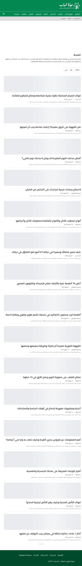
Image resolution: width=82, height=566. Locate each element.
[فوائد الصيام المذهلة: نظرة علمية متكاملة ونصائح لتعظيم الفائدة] (42, 84)
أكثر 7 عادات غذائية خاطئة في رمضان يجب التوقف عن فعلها (50, 533)
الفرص (60, 14)
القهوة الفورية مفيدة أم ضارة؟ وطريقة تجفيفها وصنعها (51, 346)
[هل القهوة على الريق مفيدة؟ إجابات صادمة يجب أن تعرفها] (42, 115)
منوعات (16, 14)
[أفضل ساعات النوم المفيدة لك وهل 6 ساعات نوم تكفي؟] (42, 147)
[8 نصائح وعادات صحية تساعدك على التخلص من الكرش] (42, 178)
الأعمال (53, 14)
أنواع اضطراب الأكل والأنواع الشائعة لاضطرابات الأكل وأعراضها (48, 220)
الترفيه (31, 14)
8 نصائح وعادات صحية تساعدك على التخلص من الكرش (53, 189)
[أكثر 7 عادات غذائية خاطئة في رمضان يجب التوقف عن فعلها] (42, 522)
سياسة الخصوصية (25, 555)
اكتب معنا (44, 555)
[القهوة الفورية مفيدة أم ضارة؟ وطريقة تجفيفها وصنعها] (42, 334)
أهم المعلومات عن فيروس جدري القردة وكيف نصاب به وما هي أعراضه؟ (43, 439)
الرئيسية (60, 555)
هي (66, 69)
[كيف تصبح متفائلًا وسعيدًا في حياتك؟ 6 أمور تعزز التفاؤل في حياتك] (42, 240)
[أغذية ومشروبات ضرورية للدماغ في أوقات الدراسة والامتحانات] (42, 397)
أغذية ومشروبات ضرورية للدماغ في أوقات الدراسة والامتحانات (49, 408)
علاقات (77, 69)
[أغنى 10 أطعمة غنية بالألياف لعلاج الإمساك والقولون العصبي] (42, 272)
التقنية (24, 14)
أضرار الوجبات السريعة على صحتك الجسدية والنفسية (54, 471)
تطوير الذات (69, 14)
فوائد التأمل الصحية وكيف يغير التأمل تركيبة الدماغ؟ (53, 502)
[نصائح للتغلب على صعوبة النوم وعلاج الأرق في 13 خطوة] (42, 365)
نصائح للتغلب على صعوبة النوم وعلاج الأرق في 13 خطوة (52, 377)
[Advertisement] (41, 37)
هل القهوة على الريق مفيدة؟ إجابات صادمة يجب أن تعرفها (50, 127)
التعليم (77, 14)
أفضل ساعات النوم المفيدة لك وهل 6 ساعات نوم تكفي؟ (51, 158)
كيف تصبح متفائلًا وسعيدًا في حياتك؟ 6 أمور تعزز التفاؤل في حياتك (46, 252)
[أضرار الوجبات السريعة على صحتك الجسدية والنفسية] (42, 459)
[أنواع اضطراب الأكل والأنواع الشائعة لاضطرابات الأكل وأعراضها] (42, 209)
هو (71, 69)
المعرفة (38, 14)
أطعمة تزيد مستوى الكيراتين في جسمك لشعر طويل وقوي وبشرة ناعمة (43, 314)
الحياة (46, 14)
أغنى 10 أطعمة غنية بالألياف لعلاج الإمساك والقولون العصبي (49, 283)
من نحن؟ (53, 555)
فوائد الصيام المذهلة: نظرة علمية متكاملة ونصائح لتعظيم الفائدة (46, 95)
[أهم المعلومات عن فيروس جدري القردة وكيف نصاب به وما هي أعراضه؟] (42, 428)
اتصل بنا (36, 555)
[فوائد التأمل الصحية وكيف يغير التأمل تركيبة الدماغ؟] (42, 491)
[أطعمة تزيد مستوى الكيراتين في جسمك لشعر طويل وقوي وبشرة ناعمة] (42, 303)
